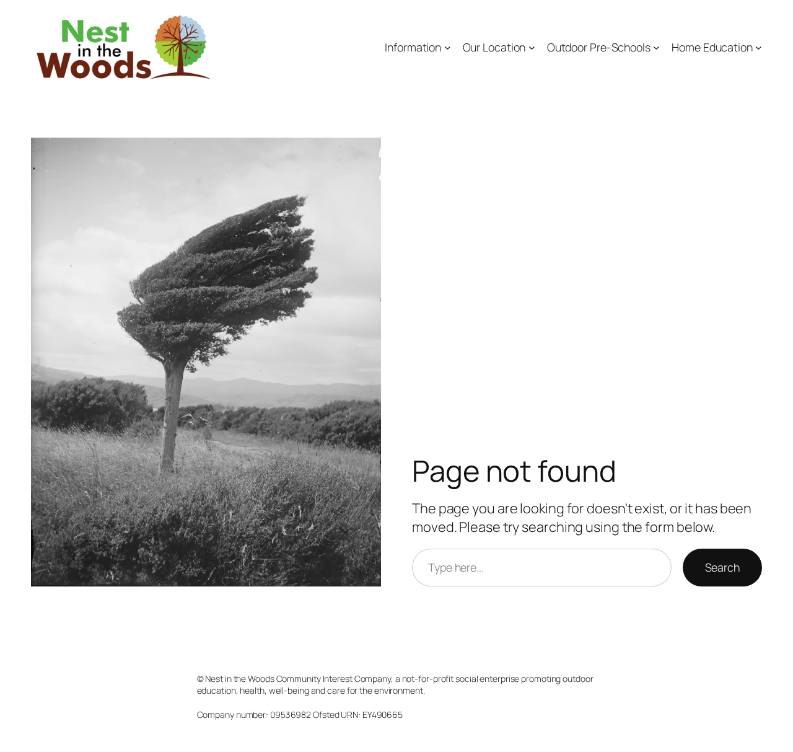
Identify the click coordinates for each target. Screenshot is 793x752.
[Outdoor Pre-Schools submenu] (656, 47)
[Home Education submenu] (758, 47)
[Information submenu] (447, 47)
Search (722, 567)
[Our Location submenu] (531, 47)
